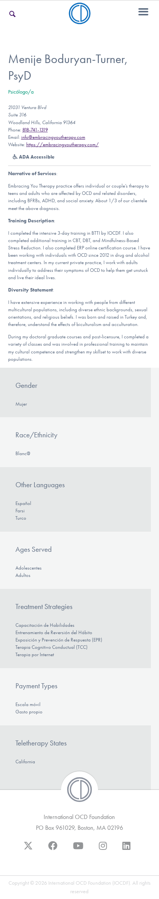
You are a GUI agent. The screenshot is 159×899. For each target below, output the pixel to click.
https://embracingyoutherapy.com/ (62, 144)
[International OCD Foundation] (79, 19)
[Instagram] (103, 849)
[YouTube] (78, 849)
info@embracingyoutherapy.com (53, 137)
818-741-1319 (35, 130)
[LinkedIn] (126, 849)
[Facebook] (52, 849)
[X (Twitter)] (28, 849)
